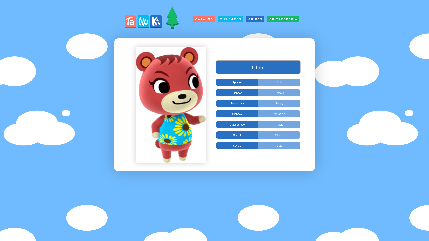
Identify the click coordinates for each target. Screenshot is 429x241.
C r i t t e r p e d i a (283, 19)
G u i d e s (255, 19)
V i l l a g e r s (230, 19)
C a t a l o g (204, 19)
